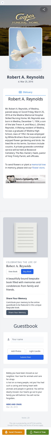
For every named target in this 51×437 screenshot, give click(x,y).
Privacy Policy (18, 425)
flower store (38, 167)
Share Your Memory (17, 312)
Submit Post (25, 357)
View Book (12, 271)
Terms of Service (33, 425)
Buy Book (27, 271)
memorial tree (39, 164)
